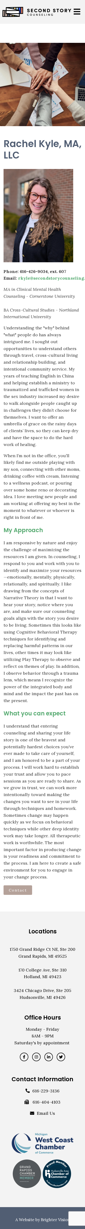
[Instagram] (36, 1057)
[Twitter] (61, 1057)
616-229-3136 (46, 1091)
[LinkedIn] (48, 1057)
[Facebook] (24, 1057)
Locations (43, 931)
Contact (18, 890)
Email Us (46, 1113)
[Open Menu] (77, 12)
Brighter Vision (55, 1219)
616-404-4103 (46, 1102)
